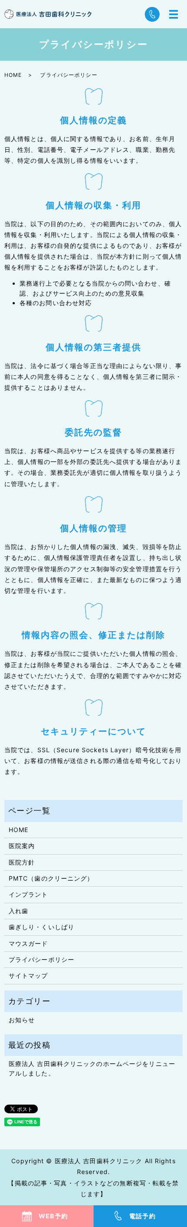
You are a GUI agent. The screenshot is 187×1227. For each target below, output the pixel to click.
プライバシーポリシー (41, 959)
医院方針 (22, 862)
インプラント (28, 894)
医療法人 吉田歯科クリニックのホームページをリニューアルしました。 (92, 1068)
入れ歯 (18, 910)
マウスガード (28, 943)
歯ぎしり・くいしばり (41, 927)
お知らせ (22, 1019)
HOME (13, 75)
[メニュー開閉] (173, 14)
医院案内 (22, 845)
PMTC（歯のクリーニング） (51, 878)
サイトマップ (28, 975)
